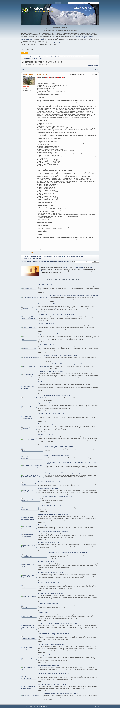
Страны (43, 261)
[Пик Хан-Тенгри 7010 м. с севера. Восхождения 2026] (29, 318)
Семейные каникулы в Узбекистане (49, 382)
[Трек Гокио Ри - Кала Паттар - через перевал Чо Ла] (32, 359)
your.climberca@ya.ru (57, 43)
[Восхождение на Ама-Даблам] (29, 566)
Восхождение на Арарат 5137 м (48, 542)
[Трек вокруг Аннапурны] (29, 327)
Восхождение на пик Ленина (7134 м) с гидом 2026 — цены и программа (74, 295)
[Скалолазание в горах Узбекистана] (29, 308)
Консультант (28, 74)
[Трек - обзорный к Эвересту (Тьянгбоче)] (29, 649)
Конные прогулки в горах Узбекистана (50, 424)
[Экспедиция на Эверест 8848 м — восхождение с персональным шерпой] (32, 476)
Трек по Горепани (43, 613)
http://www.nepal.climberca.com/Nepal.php (64, 245)
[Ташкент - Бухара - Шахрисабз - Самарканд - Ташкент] (32, 697)
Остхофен (91, 267)
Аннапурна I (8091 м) (27, 38)
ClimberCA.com (26, 261)
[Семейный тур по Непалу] (29, 348)
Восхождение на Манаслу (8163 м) (49, 482)
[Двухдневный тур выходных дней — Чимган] (32, 450)
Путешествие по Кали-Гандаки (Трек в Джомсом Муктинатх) (57, 623)
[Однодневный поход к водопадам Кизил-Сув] (29, 536)
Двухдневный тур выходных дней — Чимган (59, 447)
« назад (90, 65)
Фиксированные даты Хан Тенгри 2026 (57, 395)
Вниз (23, 69)
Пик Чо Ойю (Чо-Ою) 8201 (86, 38)
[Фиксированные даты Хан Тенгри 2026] (32, 398)
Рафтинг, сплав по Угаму (46, 434)
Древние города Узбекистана (47, 525)
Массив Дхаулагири (50, 38)
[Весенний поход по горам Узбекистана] (32, 458)
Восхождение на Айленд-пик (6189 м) (50, 593)
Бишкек (65, 267)
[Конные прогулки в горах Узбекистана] (29, 428)
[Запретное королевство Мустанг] (29, 669)
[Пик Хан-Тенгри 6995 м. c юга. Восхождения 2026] (34, 366)
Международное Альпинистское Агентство (53, 271)
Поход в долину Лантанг (46, 655)
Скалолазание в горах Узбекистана (49, 304)
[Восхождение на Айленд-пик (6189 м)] (29, 598)
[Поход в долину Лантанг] (29, 658)
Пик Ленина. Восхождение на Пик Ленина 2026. (54, 673)
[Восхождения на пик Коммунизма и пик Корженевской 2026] (34, 556)
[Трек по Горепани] (29, 616)
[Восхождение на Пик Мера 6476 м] (29, 587)
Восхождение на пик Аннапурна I (49, 488)
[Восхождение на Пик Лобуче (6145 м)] (29, 577)
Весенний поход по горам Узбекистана (57, 455)
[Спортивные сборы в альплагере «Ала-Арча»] (29, 376)
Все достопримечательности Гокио (49, 334)
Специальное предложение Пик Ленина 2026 (57, 496)
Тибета (42, 39)
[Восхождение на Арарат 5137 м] (29, 547)
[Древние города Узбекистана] (29, 527)
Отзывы (38, 261)
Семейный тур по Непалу (46, 344)
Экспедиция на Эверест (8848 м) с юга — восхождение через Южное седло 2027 (72, 463)
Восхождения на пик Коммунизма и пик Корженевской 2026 (68, 553)
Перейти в (72, 261)
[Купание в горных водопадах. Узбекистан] (29, 418)
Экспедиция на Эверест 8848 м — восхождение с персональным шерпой (69, 473)
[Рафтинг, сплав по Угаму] (29, 439)
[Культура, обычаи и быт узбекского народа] (29, 688)
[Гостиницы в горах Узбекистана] (29, 509)
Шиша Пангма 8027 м (27, 39)
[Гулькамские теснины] (29, 288)
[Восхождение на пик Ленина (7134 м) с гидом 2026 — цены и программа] (35, 299)
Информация (59, 261)
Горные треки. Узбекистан (46, 403)
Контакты (66, 261)
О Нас (33, 261)
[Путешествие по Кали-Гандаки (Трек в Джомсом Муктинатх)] (29, 628)
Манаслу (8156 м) (38, 38)
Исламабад (75, 267)
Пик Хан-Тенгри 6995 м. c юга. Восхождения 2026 (66, 364)
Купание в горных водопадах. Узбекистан (51, 413)
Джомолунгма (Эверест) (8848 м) (84, 36)
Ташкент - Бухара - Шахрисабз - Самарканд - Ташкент (61, 693)
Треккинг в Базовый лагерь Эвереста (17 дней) (53, 634)
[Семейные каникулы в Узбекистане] (29, 388)
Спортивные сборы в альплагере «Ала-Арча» (53, 371)
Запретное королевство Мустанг (48, 665)
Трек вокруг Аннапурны (46, 323)
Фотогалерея (50, 261)
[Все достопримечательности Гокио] (29, 339)
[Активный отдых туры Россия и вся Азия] (23, 92)
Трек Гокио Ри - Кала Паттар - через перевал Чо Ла (60, 355)
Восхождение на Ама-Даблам (47, 561)
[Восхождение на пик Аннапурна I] (29, 492)
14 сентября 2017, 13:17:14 (42, 74)
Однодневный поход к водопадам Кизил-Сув (53, 531)
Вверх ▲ (97, 706)
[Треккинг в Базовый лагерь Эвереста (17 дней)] (29, 638)
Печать (96, 69)
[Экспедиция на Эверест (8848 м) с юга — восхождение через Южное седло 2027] (33, 467)
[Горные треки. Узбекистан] (29, 407)
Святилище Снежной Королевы (48, 604)
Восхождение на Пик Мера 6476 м (49, 583)
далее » (96, 65)
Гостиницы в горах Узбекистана (50, 505)
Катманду (81, 267)
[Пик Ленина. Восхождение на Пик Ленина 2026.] (29, 678)
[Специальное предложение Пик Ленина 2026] (31, 500)
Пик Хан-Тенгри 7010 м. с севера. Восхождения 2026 (56, 314)
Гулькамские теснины (45, 284)
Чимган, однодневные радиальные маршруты (53, 514)
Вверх (23, 253)
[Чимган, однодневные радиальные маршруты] (29, 519)
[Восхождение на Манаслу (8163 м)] (29, 484)
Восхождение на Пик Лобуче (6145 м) (50, 572)
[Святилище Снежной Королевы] (29, 607)
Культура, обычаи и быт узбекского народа (52, 684)
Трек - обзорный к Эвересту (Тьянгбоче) (51, 644)
